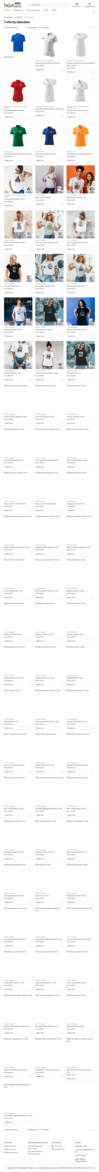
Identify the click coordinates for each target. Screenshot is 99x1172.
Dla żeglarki (18, 17)
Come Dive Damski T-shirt (44, 417)
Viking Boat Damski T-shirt (13, 678)
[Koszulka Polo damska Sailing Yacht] (81, 136)
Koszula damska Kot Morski (14, 110)
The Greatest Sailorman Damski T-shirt (18, 1116)
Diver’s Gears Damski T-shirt (77, 460)
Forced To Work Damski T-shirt (15, 417)
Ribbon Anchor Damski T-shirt (15, 504)
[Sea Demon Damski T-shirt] (49, 834)
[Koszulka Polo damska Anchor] (81, 91)
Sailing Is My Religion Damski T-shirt (17, 1026)
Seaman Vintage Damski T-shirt (15, 1070)
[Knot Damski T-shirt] (18, 703)
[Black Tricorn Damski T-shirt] (81, 834)
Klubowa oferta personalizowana (78, 106)
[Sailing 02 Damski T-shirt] (18, 616)
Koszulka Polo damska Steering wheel (18, 154)
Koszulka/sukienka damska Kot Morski (49, 109)
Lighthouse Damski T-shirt (44, 678)
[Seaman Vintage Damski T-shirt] (18, 1052)
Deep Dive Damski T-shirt (76, 504)
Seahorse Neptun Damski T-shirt (78, 547)
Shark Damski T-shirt (42, 197)
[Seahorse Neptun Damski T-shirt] (81, 529)
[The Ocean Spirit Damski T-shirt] (49, 442)
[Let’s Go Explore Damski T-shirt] (49, 573)
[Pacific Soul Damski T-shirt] (81, 965)
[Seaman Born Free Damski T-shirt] (49, 1052)
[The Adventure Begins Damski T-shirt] (49, 921)
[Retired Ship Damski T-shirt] (49, 268)
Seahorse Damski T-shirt (75, 1026)
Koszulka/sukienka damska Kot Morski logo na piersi (81, 64)
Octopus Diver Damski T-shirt (15, 939)
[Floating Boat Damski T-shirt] (18, 179)
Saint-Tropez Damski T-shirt (14, 896)
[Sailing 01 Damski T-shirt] (49, 616)
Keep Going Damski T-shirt (45, 765)
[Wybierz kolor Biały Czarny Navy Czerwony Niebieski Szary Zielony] (18, 205)
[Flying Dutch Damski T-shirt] (18, 834)
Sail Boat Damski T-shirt (43, 330)
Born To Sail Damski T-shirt (14, 809)
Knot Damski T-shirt (11, 721)
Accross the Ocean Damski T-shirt (79, 939)
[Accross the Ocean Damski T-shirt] (81, 921)
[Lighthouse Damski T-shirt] (49, 660)
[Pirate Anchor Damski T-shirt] (49, 486)
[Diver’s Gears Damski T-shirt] (81, 442)
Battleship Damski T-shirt (76, 286)
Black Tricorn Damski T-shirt (77, 852)
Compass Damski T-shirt (75, 417)
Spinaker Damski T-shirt (12, 330)
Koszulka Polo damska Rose (45, 154)
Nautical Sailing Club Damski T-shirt (17, 547)
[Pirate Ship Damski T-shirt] (18, 442)
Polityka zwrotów (10, 1149)
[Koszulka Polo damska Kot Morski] (49, 45)
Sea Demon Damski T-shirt (45, 852)
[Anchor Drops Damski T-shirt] (18, 224)
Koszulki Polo (40, 60)
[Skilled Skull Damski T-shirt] (81, 878)
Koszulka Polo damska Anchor (78, 110)
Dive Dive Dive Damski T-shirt (77, 765)
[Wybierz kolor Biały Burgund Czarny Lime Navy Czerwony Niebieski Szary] (81, 72)
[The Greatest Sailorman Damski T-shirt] (18, 1098)
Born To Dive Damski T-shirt (14, 765)
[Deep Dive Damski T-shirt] (81, 486)
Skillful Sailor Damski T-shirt (14, 983)
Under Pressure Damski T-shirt (46, 373)
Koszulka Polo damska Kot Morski (47, 63)
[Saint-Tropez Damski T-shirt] (18, 878)
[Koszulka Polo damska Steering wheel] (18, 136)
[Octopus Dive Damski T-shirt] (81, 703)
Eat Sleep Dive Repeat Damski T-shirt (48, 809)
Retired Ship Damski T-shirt (45, 286)
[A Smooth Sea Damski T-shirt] (49, 965)
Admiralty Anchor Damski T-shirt (47, 721)
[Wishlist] (60, 33)
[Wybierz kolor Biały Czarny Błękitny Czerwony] (18, 117)
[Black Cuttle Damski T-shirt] (81, 790)
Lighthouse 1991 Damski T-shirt (46, 547)
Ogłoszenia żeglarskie (35, 1146)
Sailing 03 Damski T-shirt (75, 591)
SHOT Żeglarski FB (34, 1154)
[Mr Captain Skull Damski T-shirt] (49, 1008)
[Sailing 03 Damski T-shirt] (81, 573)
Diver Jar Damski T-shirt (12, 286)
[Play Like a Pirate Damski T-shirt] (49, 224)
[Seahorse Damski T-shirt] (81, 1008)
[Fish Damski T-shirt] (49, 878)
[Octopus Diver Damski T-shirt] (18, 921)
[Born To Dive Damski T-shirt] (18, 747)
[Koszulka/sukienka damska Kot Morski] (49, 91)
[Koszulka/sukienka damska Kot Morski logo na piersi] (81, 45)
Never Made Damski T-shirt (76, 197)
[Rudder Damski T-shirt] (81, 660)
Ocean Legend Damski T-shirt (77, 242)
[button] (91, 12)
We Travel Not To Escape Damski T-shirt (79, 1071)
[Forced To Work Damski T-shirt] (18, 399)
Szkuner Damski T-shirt (75, 634)
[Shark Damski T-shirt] (49, 179)
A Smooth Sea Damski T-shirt (45, 983)
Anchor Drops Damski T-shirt (14, 242)
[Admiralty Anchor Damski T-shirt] (49, 703)
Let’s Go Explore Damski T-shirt (46, 591)
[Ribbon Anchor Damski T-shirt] (18, 486)
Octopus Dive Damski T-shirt (77, 721)
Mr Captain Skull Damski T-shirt (46, 1026)
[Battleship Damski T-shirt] (81, 268)
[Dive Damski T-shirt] (81, 355)
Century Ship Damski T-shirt (77, 330)
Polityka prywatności (11, 1152)
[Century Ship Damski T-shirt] (81, 311)
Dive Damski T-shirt (74, 373)
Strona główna (8, 17)
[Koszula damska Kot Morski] (18, 91)
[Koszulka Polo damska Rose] (49, 136)
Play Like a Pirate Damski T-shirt (46, 242)
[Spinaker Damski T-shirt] (18, 311)
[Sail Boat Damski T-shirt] (49, 311)
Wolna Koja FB (32, 1149)
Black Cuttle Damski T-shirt (76, 809)
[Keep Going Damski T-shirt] (49, 747)
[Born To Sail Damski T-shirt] (18, 790)
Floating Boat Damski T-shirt (14, 199)
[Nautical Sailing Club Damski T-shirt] (18, 529)
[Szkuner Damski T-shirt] (81, 616)
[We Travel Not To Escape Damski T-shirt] (81, 1052)
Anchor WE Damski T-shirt (13, 591)
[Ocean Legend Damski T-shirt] (81, 224)
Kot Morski (49, 60)
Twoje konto (77, 6)
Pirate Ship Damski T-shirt (13, 460)
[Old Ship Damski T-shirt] (18, 355)
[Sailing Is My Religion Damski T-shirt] (18, 1008)
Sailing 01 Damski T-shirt (44, 634)
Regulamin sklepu (10, 1146)
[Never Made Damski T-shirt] (81, 179)
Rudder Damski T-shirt (75, 678)
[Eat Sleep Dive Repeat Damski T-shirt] (49, 790)
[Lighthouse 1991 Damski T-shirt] (49, 529)
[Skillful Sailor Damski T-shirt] (18, 965)
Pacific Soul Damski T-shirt (76, 983)
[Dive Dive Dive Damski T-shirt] (81, 747)
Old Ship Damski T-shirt (12, 373)
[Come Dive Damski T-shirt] (49, 399)
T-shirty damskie (80, 60)
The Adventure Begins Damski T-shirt (48, 939)
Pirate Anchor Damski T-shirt (45, 504)
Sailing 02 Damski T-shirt (13, 634)
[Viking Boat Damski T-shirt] (18, 660)
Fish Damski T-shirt (42, 896)
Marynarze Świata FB (35, 1151)
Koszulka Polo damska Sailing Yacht (80, 154)
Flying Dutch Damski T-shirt (14, 852)
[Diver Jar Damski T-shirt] (18, 268)
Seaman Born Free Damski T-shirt (47, 1070)
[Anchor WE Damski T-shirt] (18, 573)
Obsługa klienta (89, 6)
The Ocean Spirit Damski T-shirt (46, 460)
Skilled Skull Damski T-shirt (76, 896)
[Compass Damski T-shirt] (81, 399)
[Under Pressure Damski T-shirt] (49, 355)
